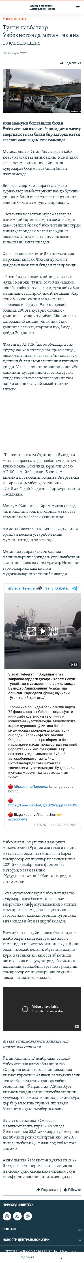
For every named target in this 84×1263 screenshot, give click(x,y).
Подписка (26, 1257)
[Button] (71, 63)
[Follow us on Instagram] (7, 1216)
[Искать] (60, 1257)
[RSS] (17, 1216)
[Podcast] (28, 1216)
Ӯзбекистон (14, 19)
